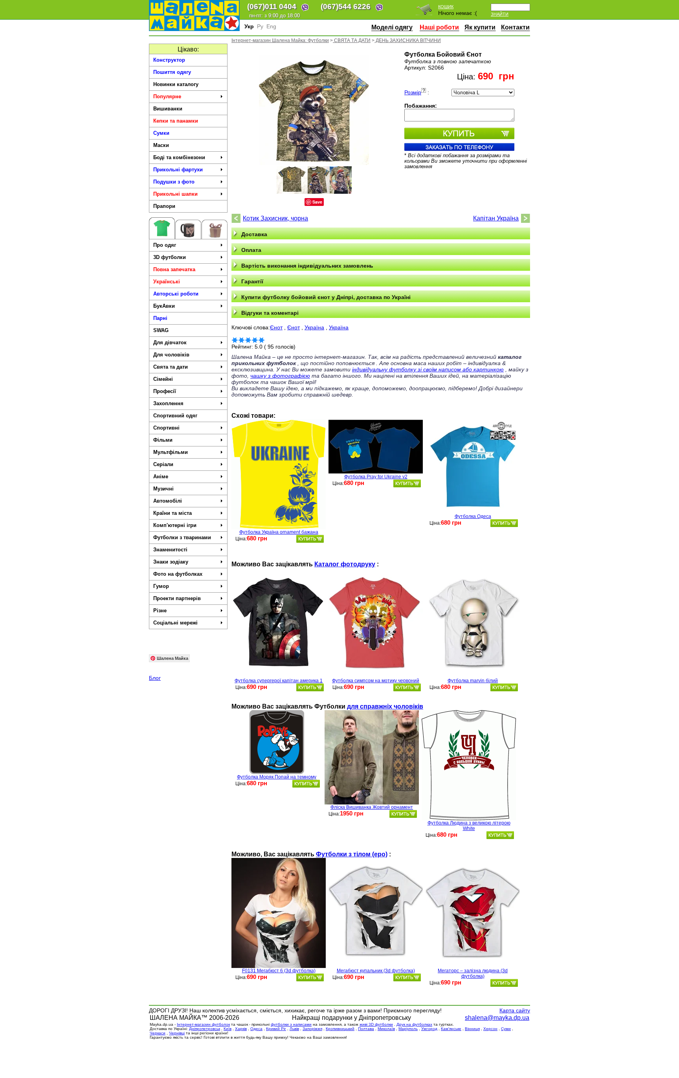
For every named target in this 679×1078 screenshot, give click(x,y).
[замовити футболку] (310, 539)
